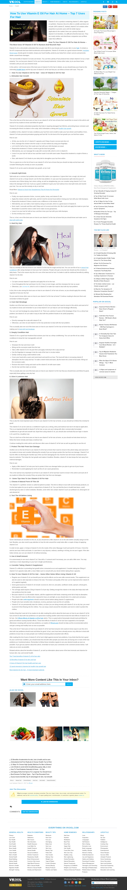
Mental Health (13, 863)
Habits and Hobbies (88, 859)
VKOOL (42, 879)
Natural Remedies (51, 780)
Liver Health (12, 850)
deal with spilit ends (16, 220)
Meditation (67, 839)
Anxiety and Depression (34, 870)
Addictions (30, 837)
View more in (100, 377)
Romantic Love (86, 846)
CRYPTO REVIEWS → (103, 142)
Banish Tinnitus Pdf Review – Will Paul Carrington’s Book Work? (108, 327)
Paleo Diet (49, 852)
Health (37, 2)
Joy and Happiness (88, 857)
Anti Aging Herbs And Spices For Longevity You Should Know (31, 772)
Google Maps (39, 884)
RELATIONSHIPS (88, 832)
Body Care (49, 844)
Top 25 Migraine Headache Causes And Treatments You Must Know (108, 354)
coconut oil (25, 286)
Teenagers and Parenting (89, 865)
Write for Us (78, 885)
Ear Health (12, 839)
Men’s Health (13, 855)
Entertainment (105, 850)
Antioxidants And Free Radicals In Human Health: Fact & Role (31, 762)
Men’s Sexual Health (33, 865)
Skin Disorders (31, 842)
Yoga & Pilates (50, 861)
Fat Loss (48, 839)
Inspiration (85, 837)
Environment (104, 846)
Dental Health (13, 857)
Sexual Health (31, 850)
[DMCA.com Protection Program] (15, 885)
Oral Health (12, 844)
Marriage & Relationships (89, 867)
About (66, 885)
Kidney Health (13, 861)
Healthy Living (68, 855)
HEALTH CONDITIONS (35, 832)
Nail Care (66, 835)
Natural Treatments (69, 863)
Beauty (45, 2)
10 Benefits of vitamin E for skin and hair (23, 659)
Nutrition (66, 837)
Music (102, 835)
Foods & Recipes (51, 863)
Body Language (87, 848)
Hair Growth (49, 855)
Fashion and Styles (51, 870)
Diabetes (30, 835)
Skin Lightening (68, 857)
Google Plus (40, 886)
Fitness (11, 835)
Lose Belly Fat (31, 846)
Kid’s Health (12, 846)
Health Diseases (32, 844)
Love (83, 835)
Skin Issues (30, 839)
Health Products (32, 848)
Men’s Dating (86, 844)
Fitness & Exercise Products (72, 870)
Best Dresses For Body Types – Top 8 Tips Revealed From (30, 774)
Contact (84, 885)
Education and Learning (108, 870)
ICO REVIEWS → (101, 147)
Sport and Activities (106, 863)
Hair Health (42, 780)
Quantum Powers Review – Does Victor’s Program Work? (107, 309)
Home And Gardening (107, 865)
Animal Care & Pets (106, 867)
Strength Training (14, 870)
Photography (104, 848)
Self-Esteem (85, 842)
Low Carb (12, 837)
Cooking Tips (104, 844)
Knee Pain (67, 844)
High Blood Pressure (33, 863)
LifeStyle (84, 2)
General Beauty (27, 780)
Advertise (71, 885)
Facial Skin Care (69, 850)
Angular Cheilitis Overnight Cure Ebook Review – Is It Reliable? (107, 345)
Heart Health (13, 852)
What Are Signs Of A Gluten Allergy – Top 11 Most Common (108, 363)
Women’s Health (14, 865)
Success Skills (105, 855)
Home (11, 6)
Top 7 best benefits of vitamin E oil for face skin (25, 656)
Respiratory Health (32, 857)
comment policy (34, 795)
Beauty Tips (18, 780)
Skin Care (48, 848)
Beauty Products (50, 867)
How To (64, 2)
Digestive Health (14, 867)
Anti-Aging (49, 842)
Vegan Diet (67, 846)
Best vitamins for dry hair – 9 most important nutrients (27, 670)
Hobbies (103, 839)
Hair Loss (48, 846)
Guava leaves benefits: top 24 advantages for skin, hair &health (31, 777)
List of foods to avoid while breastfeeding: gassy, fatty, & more (31, 767)
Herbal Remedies (69, 859)
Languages (85, 839)
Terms (93, 887)
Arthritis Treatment (32, 855)
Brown (31, 783)
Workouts (48, 835)
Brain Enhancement (33, 859)
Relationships (73, 2)
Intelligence (104, 842)
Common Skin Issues (33, 861)
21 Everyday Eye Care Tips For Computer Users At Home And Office (107, 336)
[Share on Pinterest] (110, 6)
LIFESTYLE (105, 832)
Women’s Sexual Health (34, 867)
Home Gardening (106, 859)
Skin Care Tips (68, 852)
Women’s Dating (87, 852)
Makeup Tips (49, 857)
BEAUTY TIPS (51, 832)
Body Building (13, 859)
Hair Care (35, 780)
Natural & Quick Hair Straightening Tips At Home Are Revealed (38, 189)
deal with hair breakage (27, 329)
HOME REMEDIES (70, 832)
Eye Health (12, 842)
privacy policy (99, 887)
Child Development (87, 855)
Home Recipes (105, 852)
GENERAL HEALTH (16, 832)
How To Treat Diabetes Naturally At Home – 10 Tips (28, 769)
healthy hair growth (65, 128)
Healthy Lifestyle (87, 850)
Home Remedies (55, 2)
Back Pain (67, 842)
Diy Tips (103, 837)
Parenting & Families (88, 861)
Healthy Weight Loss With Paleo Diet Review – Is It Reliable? (104, 249)
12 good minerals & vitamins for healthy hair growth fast (28, 666)
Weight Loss (49, 859)
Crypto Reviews (29, 2)
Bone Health (12, 848)
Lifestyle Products (106, 857)
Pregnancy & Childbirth (70, 865)
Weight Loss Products (70, 867)
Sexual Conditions (32, 852)
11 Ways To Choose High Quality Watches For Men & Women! (31, 764)
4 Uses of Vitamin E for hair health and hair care (25, 663)
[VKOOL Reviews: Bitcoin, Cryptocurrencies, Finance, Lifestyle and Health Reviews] (16, 2)
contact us (81, 795)
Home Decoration (106, 861)
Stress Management (88, 863)
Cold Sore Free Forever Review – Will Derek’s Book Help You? (107, 318)
